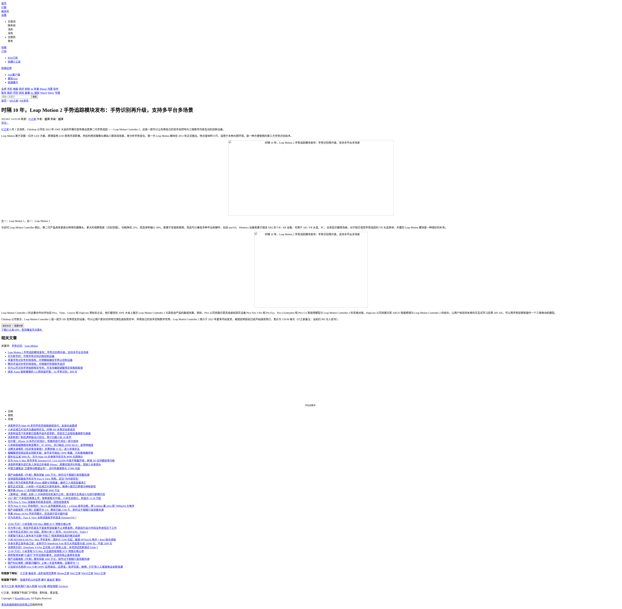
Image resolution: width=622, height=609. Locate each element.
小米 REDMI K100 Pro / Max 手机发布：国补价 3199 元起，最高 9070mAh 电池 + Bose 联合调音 (62, 539)
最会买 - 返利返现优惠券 (42, 573)
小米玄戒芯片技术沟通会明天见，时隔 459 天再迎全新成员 (41, 429)
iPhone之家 (63, 573)
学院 (15, 92)
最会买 (5, 11)
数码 (9, 92)
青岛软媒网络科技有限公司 (16, 604)
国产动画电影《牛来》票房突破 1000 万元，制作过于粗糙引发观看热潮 (48, 475)
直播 (27, 92)
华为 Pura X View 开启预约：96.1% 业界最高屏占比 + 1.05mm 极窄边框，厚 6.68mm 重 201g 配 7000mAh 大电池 (71, 506)
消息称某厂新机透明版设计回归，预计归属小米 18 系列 (39, 437)
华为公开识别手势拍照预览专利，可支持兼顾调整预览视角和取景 (45, 368)
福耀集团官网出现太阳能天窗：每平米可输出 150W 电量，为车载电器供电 (50, 452)
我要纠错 (18, 326)
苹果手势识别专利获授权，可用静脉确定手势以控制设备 (40, 360)
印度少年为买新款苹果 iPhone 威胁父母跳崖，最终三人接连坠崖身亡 (47, 482)
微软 (37, 92)
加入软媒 (32, 586)
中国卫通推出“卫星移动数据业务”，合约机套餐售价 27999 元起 (44, 468)
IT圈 (3, 7)
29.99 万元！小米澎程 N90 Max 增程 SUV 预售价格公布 (39, 524)
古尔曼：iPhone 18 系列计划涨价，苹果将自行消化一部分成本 (43, 441)
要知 (58, 579)
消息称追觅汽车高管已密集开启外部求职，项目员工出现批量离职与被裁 (49, 433)
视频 (27, 89)
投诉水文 (7, 326)
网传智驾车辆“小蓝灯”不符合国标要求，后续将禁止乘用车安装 (44, 555)
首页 (3, 3)
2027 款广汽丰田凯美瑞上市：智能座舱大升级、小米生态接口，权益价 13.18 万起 (54, 498)
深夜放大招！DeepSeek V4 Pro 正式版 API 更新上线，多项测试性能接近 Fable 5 (53, 547)
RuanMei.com (22, 598)
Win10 (43, 92)
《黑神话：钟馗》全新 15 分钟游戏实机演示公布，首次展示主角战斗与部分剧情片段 (56, 494)
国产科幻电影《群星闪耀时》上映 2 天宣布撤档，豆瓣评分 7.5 (43, 563)
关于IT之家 (7, 586)
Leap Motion (31, 345)
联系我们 (20, 586)
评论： (5, 123)
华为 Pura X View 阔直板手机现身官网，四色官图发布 (38, 502)
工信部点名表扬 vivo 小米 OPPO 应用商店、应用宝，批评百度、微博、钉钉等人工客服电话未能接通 (65, 566)
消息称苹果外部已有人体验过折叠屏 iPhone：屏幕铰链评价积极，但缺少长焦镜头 (54, 464)
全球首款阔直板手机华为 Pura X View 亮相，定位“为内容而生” (43, 478)
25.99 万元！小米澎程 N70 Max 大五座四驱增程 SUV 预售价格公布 (46, 551)
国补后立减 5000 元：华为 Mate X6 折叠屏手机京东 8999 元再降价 (45, 456)
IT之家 (32, 119)
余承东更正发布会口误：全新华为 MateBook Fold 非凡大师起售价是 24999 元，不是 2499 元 (60, 543)
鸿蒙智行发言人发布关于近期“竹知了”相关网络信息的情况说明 (44, 535)
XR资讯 (24, 100)
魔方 (43, 579)
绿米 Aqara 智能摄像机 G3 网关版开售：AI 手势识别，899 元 (42, 371)
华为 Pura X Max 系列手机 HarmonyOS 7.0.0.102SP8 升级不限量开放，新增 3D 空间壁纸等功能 (61, 460)
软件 (55, 89)
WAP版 (42, 586)
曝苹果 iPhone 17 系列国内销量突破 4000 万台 (34, 490)
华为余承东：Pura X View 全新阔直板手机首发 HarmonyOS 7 (42, 517)
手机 (9, 89)
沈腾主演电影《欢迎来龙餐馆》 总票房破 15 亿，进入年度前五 (44, 449)
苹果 (36, 89)
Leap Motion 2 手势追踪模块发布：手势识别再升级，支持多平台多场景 (48, 352)
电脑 (15, 89)
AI (31, 89)
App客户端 (14, 74)
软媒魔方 (13, 82)
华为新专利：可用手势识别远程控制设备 (31, 356)
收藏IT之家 (14, 61)
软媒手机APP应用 (30, 579)
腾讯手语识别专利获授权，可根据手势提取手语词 (36, 364)
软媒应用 (6, 68)
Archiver (63, 586)
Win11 (51, 92)
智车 (3, 92)
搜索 (35, 97)
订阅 (3, 51)
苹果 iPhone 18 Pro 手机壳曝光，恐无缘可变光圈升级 (38, 513)
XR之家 (13, 100)
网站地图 (52, 586)
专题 (57, 92)
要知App (12, 78)
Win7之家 (75, 573)
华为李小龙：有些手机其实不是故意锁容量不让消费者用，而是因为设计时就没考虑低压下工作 (62, 528)
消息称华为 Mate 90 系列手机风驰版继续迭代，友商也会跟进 (42, 425)
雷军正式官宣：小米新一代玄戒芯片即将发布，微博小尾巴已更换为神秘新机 (52, 486)
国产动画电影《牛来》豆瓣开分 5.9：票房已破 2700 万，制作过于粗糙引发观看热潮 (56, 509)
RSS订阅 (13, 57)
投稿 (3, 47)
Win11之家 (100, 573)
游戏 (21, 92)
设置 (3, 15)
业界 (3, 89)
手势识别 (17, 345)
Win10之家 (87, 573)
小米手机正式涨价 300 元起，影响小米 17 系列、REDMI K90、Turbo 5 (48, 531)
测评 (21, 89)
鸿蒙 (50, 89)
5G (32, 92)
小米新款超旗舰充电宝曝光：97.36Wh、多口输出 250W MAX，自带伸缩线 (50, 445)
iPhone (43, 89)
